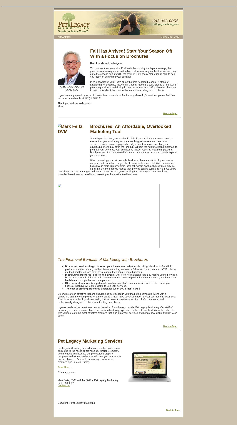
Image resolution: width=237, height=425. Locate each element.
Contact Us (64, 385)
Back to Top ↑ (170, 113)
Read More (63, 367)
